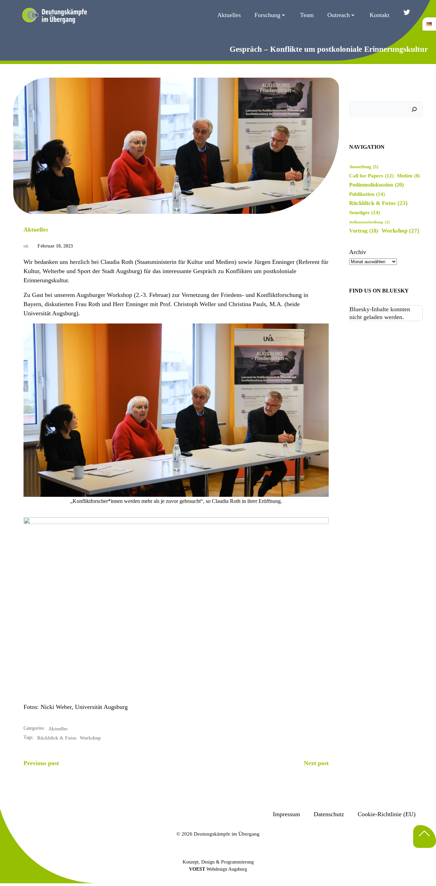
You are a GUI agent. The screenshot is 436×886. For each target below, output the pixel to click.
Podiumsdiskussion (376, 184)
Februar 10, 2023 (55, 246)
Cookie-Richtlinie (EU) (387, 814)
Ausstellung (363, 166)
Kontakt (379, 15)
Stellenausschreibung (369, 222)
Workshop (90, 738)
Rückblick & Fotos (56, 738)
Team (307, 15)
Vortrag (363, 231)
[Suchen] (414, 109)
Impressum (286, 814)
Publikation (367, 194)
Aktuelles (229, 15)
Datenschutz (329, 814)
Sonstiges (364, 212)
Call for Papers (371, 175)
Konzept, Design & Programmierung (218, 862)
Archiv (357, 252)
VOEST (197, 869)
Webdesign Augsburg (226, 869)
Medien (408, 175)
